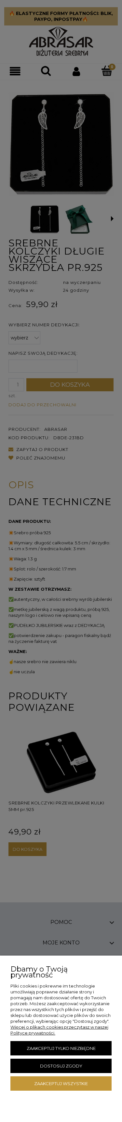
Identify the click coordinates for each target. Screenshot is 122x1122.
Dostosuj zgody (61, 1065)
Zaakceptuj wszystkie (61, 1083)
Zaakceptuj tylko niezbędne (61, 1048)
